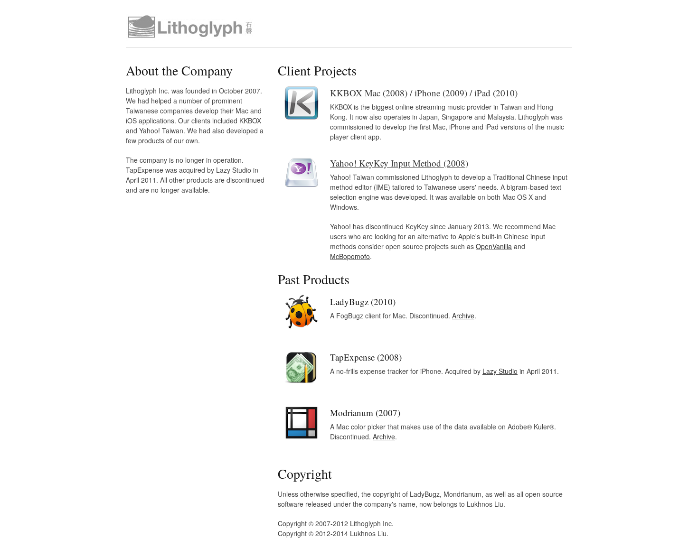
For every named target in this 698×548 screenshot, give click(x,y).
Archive (463, 315)
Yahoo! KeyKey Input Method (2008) (399, 163)
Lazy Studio (500, 371)
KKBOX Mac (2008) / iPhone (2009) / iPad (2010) (424, 93)
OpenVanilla (494, 246)
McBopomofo (350, 256)
